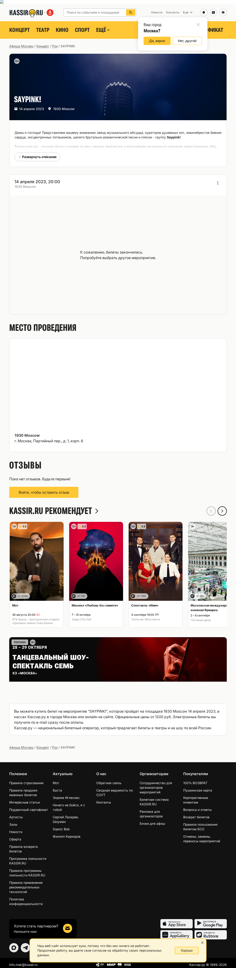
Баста (57, 790)
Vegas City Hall (81, 619)
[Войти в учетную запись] (223, 12)
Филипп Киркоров (66, 836)
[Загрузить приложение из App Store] (176, 923)
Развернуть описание (39, 157)
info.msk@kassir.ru (23, 965)
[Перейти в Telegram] (25, 947)
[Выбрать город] (203, 12)
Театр (42, 30)
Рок (55, 46)
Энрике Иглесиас (66, 798)
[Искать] (130, 12)
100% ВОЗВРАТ (195, 783)
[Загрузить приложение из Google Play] (211, 923)
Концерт (19, 30)
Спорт (82, 30)
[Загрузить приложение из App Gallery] (176, 934)
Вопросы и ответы (197, 810)
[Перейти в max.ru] (13, 947)
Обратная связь (108, 783)
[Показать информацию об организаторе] (217, 183)
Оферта (15, 839)
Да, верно (157, 41)
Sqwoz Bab (61, 829)
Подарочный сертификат (28, 810)
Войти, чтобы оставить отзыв (44, 492)
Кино (62, 30)
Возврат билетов (196, 817)
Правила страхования (26, 783)
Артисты (16, 817)
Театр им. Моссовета (145, 619)
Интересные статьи (24, 802)
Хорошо (187, 950)
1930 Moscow (63, 109)
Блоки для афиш (152, 823)
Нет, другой (187, 41)
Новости (15, 832)
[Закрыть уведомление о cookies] (202, 942)
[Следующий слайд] (222, 511)
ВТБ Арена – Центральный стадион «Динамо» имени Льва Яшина (35, 621)
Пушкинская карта (197, 790)
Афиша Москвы (21, 46)
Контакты (103, 802)
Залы (13, 824)
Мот (56, 783)
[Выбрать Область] (213, 12)
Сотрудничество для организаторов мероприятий (156, 787)
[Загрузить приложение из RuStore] (211, 934)
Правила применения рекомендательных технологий (26, 887)
